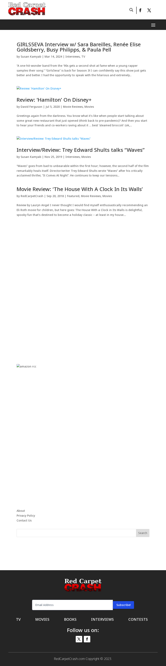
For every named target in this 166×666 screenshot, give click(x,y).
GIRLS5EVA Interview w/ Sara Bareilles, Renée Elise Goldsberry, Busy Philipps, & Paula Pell (79, 47)
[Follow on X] (149, 10)
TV (83, 56)
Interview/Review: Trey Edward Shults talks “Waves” (81, 149)
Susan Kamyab (31, 56)
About (21, 511)
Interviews (72, 56)
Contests (138, 620)
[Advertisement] (83, 286)
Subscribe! (123, 605)
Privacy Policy (26, 515)
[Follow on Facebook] (140, 10)
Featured (73, 196)
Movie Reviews (73, 107)
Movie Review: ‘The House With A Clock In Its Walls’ (80, 189)
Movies (89, 107)
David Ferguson (31, 107)
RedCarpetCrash (32, 196)
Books (70, 620)
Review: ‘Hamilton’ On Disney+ (54, 99)
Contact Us (24, 520)
